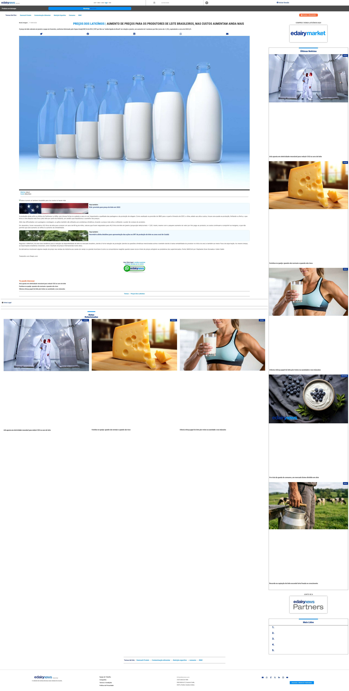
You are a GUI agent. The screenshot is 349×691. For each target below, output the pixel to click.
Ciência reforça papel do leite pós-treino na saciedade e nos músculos (42, 289)
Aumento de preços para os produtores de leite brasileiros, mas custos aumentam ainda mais (175, 23)
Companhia (103, 680)
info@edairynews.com (183, 677)
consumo (72, 15)
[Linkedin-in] (279, 677)
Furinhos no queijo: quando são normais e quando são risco (38, 286)
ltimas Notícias (309, 51)
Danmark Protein (25, 15)
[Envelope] (262, 677)
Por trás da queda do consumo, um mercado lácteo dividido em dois (294, 477)
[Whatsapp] (267, 677)
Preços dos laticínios (138, 294)
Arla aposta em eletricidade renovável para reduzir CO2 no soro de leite (42, 283)
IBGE (80, 15)
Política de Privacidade (107, 685)
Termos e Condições (106, 682)
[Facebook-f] (271, 677)
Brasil (20, 22)
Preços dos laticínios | (89, 23)
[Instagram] (283, 677)
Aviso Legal (7, 302)
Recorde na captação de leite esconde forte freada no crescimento (293, 583)
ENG (103, 2)
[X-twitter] (275, 677)
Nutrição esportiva (60, 15)
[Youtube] (287, 677)
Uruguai (25, 22)
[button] (206, 2)
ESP (95, 2)
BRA (106, 2)
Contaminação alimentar (42, 15)
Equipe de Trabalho (105, 677)
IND (110, 2)
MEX (99, 2)
